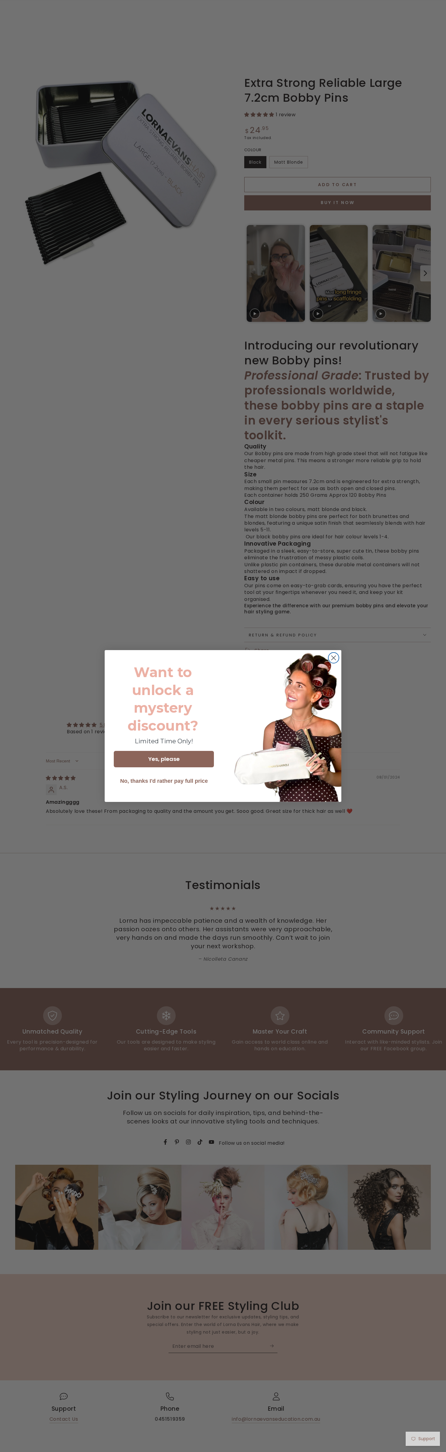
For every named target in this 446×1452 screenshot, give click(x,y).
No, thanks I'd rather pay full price (164, 781)
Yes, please (164, 759)
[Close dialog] (333, 658)
